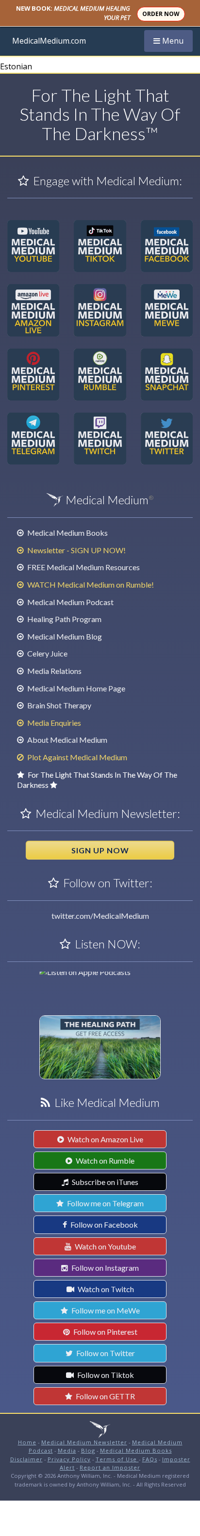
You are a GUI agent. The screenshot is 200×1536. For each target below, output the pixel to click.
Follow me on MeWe (105, 1310)
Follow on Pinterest (104, 1331)
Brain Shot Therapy (58, 705)
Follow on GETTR (104, 1396)
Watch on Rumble (104, 1160)
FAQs (149, 1459)
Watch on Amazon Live (104, 1139)
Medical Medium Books (67, 532)
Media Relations (54, 670)
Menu (173, 40)
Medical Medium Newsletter (84, 1442)
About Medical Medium (66, 739)
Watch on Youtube (104, 1246)
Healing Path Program (63, 619)
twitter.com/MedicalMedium (100, 915)
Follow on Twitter (105, 1353)
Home (27, 1442)
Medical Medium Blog (64, 636)
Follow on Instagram (104, 1267)
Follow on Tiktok (105, 1374)
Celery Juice (46, 653)
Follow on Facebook (103, 1224)
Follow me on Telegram (105, 1203)
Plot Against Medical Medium (76, 757)
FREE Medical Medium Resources (83, 567)
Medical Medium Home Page (75, 688)
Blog (88, 1450)
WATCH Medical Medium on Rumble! (90, 584)
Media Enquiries (53, 722)
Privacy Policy (69, 1459)
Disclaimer (26, 1459)
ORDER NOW (161, 14)
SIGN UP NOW (100, 850)
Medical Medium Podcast (70, 602)
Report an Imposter (110, 1467)
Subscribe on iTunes (104, 1181)
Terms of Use (117, 1459)
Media (67, 1450)
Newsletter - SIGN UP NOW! (76, 550)
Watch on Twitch (105, 1289)
